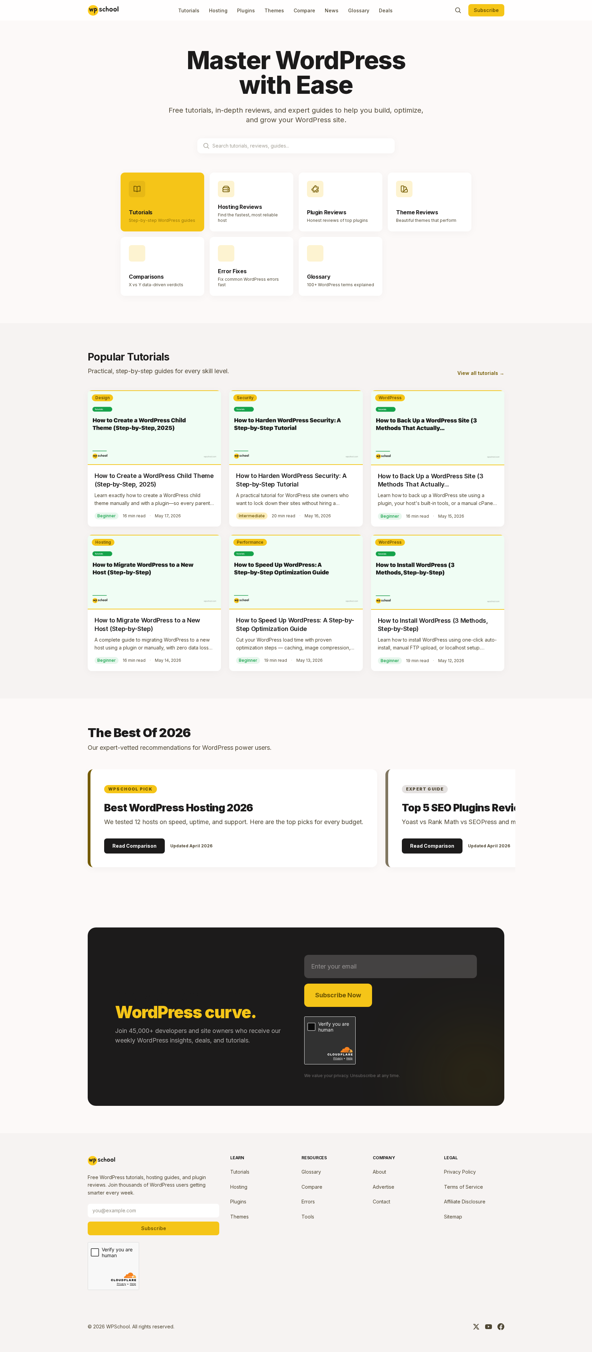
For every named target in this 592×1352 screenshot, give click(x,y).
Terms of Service (463, 1187)
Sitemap (453, 1217)
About (379, 1172)
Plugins (246, 10)
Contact (381, 1201)
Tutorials (188, 10)
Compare (304, 10)
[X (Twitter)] (476, 1326)
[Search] (458, 10)
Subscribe (486, 10)
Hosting (218, 10)
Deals (386, 10)
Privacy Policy (460, 1172)
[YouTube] (488, 1326)
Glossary (358, 10)
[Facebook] (500, 1326)
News (331, 10)
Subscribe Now (338, 995)
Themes (274, 10)
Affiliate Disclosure (464, 1201)
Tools (307, 1217)
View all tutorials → (480, 373)
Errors (308, 1201)
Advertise (383, 1187)
